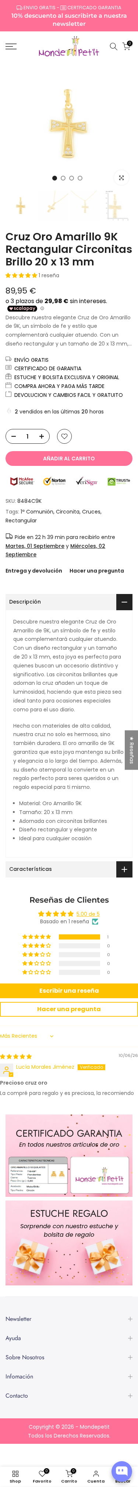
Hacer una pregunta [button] (69, 1009)
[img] (16, 1056)
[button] (22, 275)
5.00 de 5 (88, 914)
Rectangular (21, 520)
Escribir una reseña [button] (69, 990)
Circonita (67, 511)
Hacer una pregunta (97, 570)
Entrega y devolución (34, 570)
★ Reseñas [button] (131, 750)
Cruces (91, 511)
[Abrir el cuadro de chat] (122, 1471)
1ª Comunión (37, 511)
